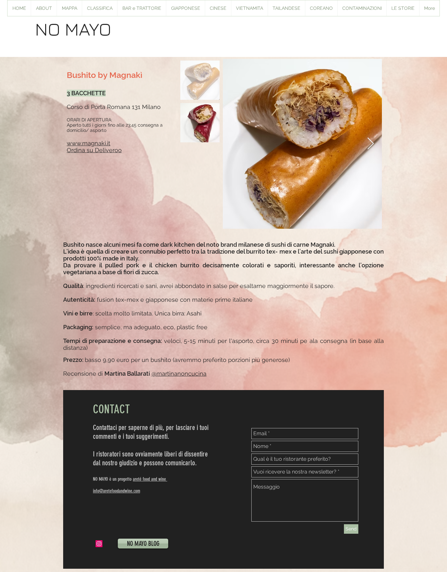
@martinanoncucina (179, 373)
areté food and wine (150, 479)
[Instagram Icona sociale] (99, 543)
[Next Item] (370, 143)
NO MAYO (73, 29)
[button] (185, 8)
